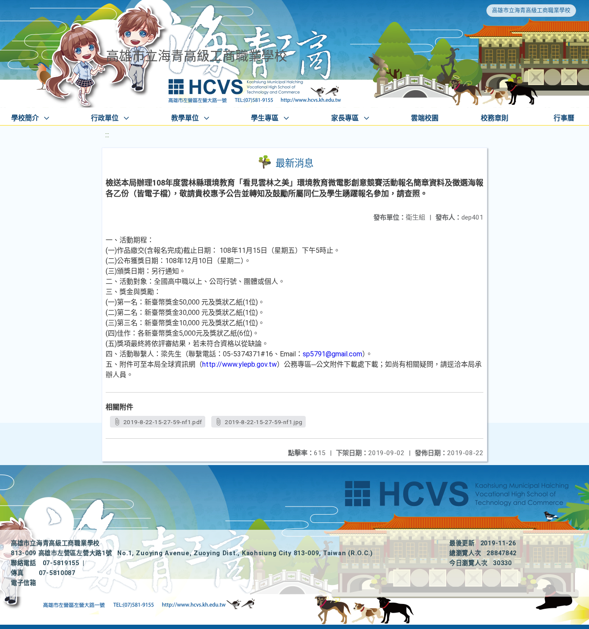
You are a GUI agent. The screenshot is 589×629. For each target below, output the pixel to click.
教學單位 (185, 118)
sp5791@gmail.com (332, 354)
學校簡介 (25, 118)
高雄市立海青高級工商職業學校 (531, 10)
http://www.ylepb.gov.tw (239, 364)
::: (107, 135)
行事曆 (564, 118)
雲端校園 (425, 118)
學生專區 (265, 118)
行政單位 (105, 118)
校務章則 (494, 118)
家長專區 (345, 118)
